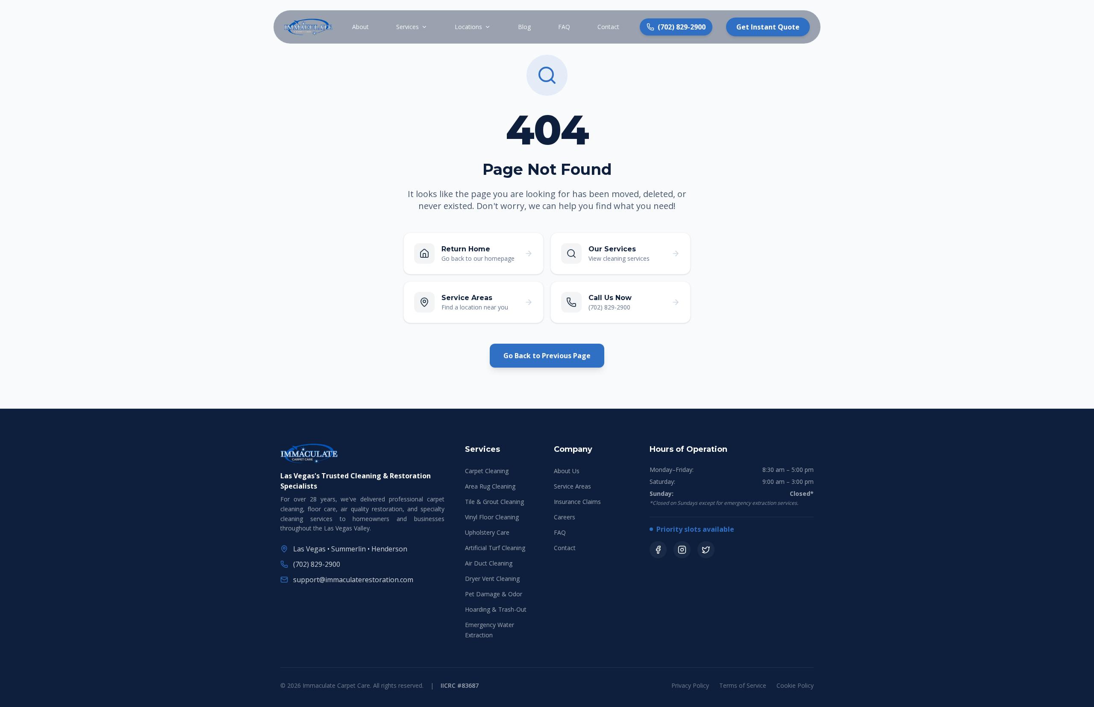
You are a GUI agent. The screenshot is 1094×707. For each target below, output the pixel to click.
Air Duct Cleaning (488, 563)
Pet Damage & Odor (493, 594)
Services (407, 27)
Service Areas (572, 486)
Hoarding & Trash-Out (495, 609)
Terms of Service (742, 685)
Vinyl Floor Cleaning (492, 517)
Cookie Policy (795, 685)
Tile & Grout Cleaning (494, 502)
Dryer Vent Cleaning (492, 578)
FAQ (564, 27)
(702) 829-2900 (316, 564)
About (360, 27)
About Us (566, 471)
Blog (524, 27)
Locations (468, 27)
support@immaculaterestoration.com (353, 579)
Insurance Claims (577, 502)
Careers (564, 517)
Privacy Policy (690, 685)
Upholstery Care (487, 532)
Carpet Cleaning (487, 471)
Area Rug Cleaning (490, 486)
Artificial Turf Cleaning (495, 548)
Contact (608, 27)
